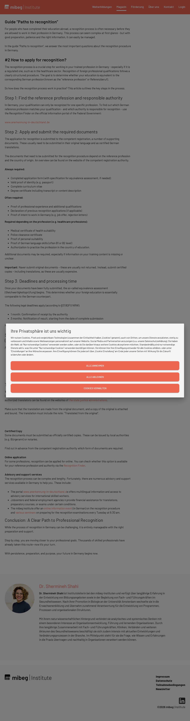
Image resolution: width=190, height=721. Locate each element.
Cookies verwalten (95, 388)
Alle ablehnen (95, 376)
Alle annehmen (95, 365)
